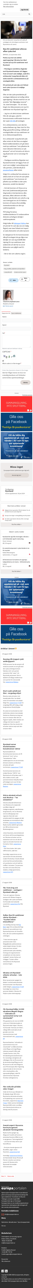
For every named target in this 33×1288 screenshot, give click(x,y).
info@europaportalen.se (12, 1214)
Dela (14, 280)
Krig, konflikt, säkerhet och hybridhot (14, 269)
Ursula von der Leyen (20, 272)
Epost (4, 325)
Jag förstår (24, 10)
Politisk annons (27, 395)
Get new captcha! (3, 361)
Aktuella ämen (13, 1222)
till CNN (12, 121)
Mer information (8, 6)
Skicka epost (9, 306)
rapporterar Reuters (15, 822)
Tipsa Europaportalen (23, 1222)
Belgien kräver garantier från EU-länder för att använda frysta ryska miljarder (17, 511)
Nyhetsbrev (4, 1222)
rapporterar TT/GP (15, 703)
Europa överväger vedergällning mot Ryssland (17, 515)
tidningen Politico (20, 223)
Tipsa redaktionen (16, 313)
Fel (3, 333)
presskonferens (8, 170)
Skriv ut (25, 279)
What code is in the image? (11, 363)
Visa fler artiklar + (16, 524)
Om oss (3, 1226)
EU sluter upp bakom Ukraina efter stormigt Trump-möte (17, 519)
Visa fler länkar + (16, 571)
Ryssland (6, 265)
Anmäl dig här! (16, 475)
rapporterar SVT (8, 872)
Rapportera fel (6, 313)
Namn (4, 317)
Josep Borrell (8, 272)
